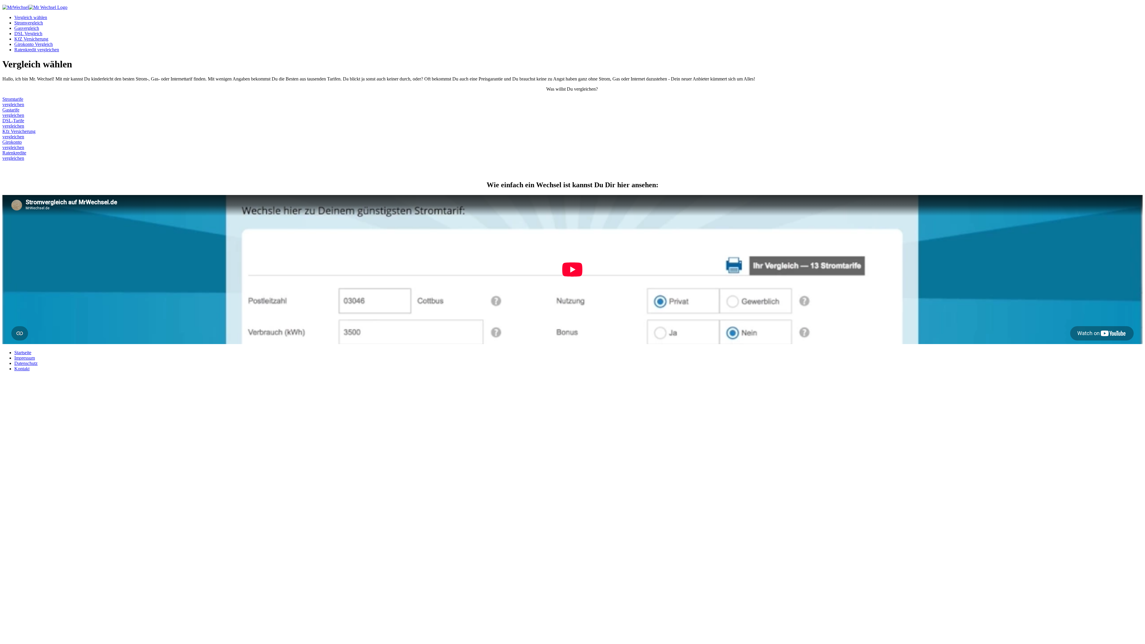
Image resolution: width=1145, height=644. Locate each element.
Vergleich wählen (30, 17)
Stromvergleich (28, 22)
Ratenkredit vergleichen (36, 49)
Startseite (22, 352)
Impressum (24, 357)
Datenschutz (26, 363)
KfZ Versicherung (31, 38)
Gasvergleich (26, 28)
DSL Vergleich (28, 33)
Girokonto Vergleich (33, 44)
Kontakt (22, 368)
